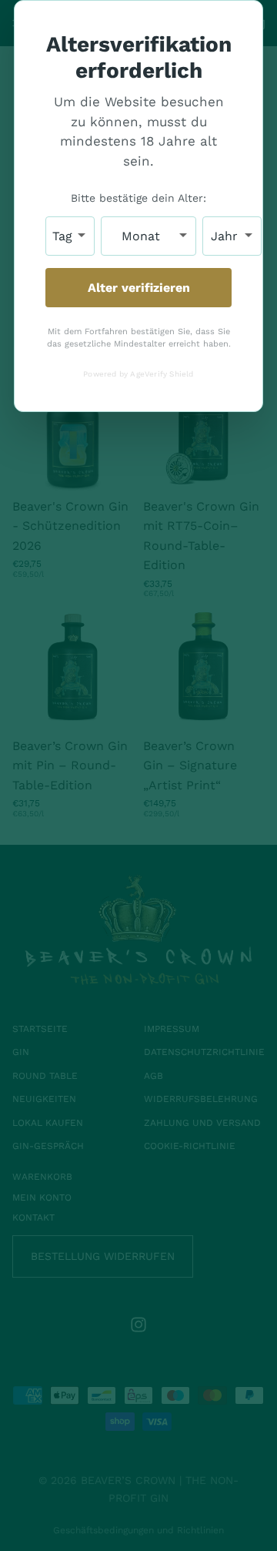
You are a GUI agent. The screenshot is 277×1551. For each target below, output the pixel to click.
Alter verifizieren (139, 287)
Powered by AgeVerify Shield (138, 374)
